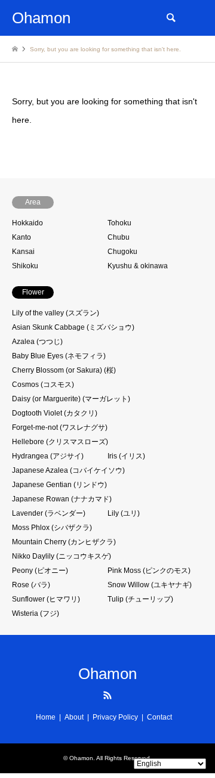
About (74, 717)
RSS (107, 695)
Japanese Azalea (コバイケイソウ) (68, 470)
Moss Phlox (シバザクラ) (52, 527)
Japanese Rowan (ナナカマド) (62, 499)
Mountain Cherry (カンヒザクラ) (64, 542)
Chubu (119, 237)
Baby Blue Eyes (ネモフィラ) (59, 356)
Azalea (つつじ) (37, 341)
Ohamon (107, 674)
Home (46, 717)
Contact (159, 717)
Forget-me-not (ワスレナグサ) (60, 427)
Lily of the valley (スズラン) (55, 313)
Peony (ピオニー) (40, 570)
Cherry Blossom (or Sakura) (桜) (64, 370)
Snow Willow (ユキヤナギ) (150, 585)
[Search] (170, 18)
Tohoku (119, 223)
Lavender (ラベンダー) (48, 513)
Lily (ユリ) (124, 513)
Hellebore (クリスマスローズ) (60, 442)
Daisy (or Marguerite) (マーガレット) (71, 399)
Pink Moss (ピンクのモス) (149, 570)
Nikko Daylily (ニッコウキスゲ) (61, 556)
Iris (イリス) (126, 456)
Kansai (23, 251)
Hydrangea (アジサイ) (48, 456)
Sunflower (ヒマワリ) (46, 599)
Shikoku (25, 266)
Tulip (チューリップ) (140, 599)
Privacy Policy (115, 717)
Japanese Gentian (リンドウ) (59, 485)
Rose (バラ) (31, 585)
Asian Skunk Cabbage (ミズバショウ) (73, 327)
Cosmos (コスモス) (43, 384)
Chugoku (122, 251)
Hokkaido (27, 223)
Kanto (21, 237)
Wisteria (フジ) (35, 613)
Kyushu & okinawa (138, 266)
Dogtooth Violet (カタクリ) (54, 413)
